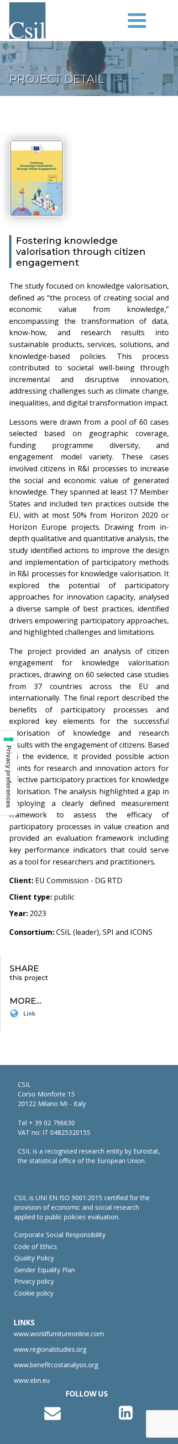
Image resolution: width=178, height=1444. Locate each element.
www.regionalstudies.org (50, 1349)
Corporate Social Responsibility (59, 1235)
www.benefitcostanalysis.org (56, 1365)
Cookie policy (33, 1293)
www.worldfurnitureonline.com (59, 1334)
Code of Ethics (35, 1247)
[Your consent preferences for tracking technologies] (8, 773)
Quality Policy (34, 1258)
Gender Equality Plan (44, 1270)
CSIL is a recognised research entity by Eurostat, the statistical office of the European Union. (89, 1156)
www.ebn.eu (32, 1380)
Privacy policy (34, 1281)
